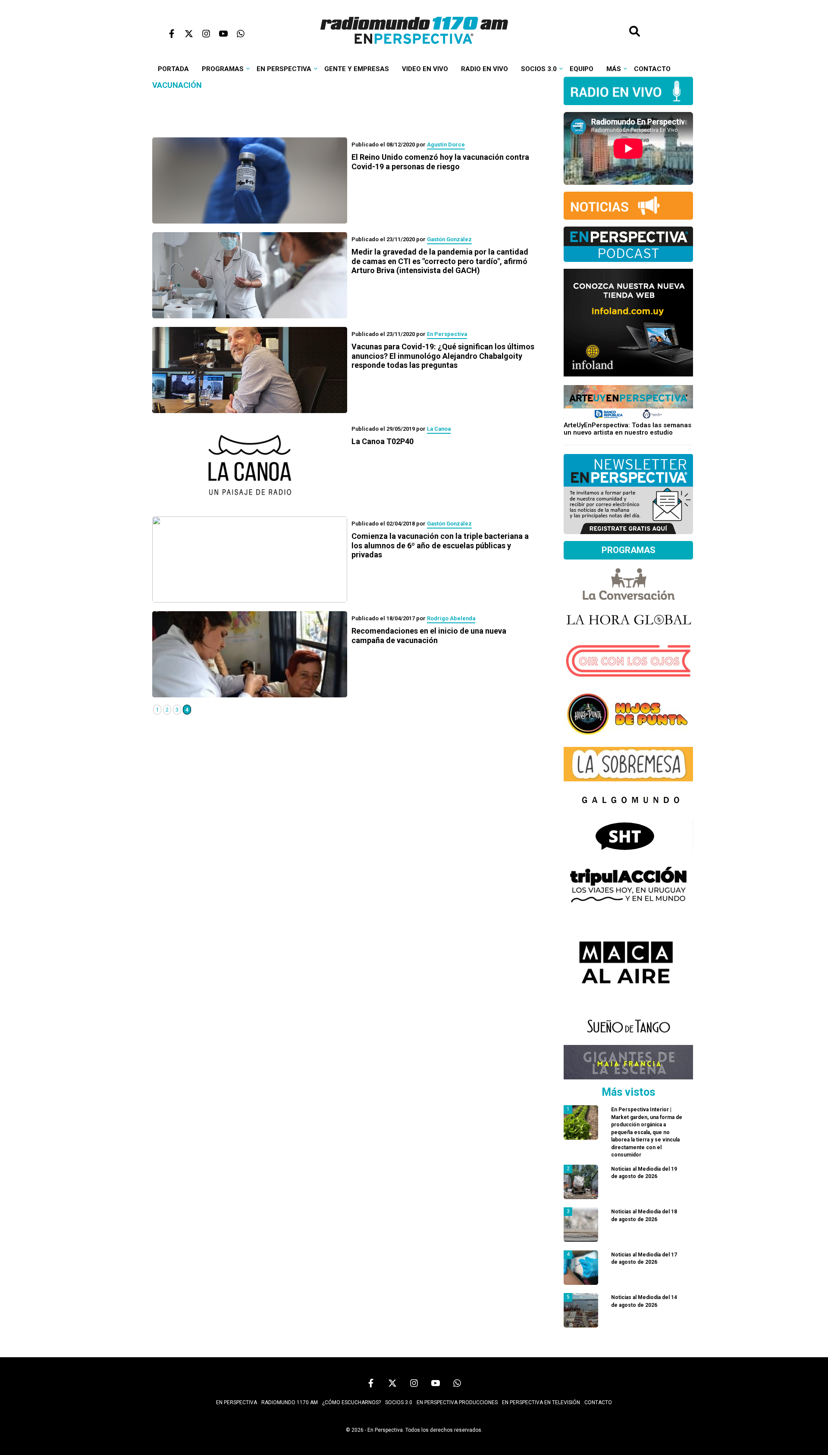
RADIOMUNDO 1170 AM (289, 1402)
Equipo (581, 69)
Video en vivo (425, 69)
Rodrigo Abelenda (451, 618)
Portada (173, 69)
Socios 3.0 (539, 69)
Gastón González (449, 239)
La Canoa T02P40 (382, 441)
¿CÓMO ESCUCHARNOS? (351, 1402)
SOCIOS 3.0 (398, 1402)
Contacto (652, 69)
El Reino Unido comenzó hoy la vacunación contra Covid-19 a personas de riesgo (440, 161)
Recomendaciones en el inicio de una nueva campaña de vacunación (428, 635)
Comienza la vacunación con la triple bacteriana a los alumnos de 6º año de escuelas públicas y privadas (440, 545)
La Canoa (439, 429)
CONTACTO (598, 1402)
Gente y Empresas (356, 69)
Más (613, 69)
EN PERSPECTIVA (236, 1402)
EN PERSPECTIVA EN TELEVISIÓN (541, 1402)
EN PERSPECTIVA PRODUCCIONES (457, 1402)
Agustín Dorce (446, 144)
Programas (223, 69)
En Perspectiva (284, 69)
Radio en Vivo (484, 69)
